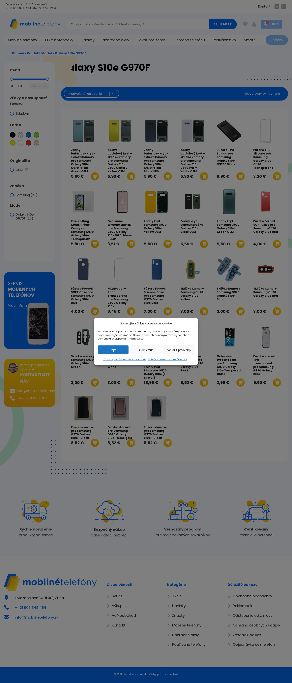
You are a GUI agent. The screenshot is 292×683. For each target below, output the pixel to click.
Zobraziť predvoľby (178, 349)
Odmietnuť (146, 349)
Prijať (113, 349)
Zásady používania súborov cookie (124, 359)
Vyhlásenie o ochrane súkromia (167, 359)
